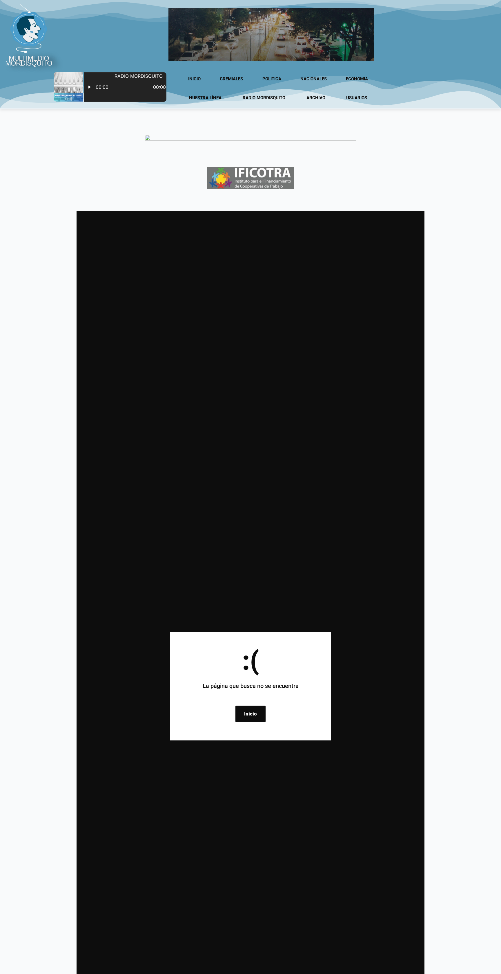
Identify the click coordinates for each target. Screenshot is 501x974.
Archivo (315, 97)
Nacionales (313, 79)
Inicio (194, 79)
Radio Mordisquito (264, 97)
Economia (357, 79)
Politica (271, 79)
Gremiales (231, 79)
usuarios (356, 97)
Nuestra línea (205, 97)
